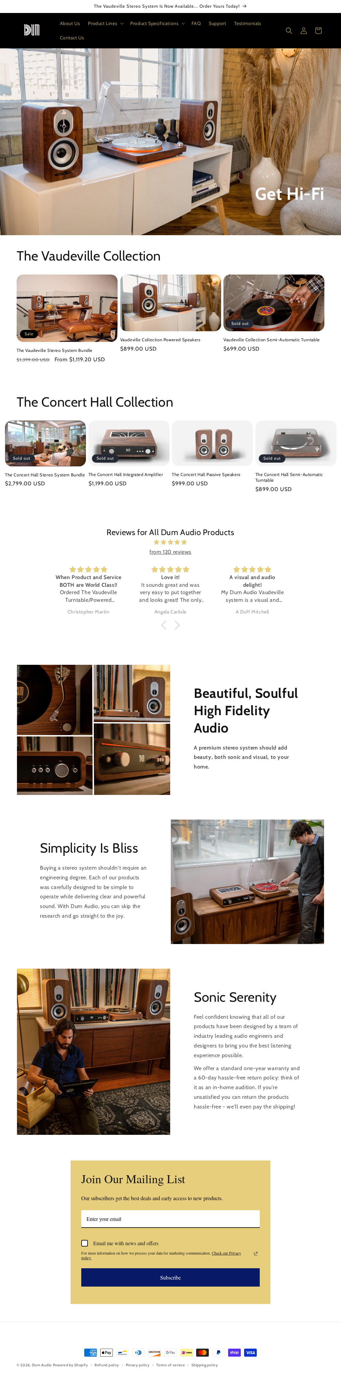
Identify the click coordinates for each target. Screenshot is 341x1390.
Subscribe (170, 1277)
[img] (170, 542)
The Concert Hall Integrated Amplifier (126, 474)
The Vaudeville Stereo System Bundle (55, 350)
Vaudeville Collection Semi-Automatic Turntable (271, 339)
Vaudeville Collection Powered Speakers (160, 339)
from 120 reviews (170, 552)
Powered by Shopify (70, 1365)
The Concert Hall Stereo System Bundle (45, 474)
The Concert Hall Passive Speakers (206, 474)
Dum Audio (42, 1365)
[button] (105, 23)
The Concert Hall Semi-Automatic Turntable (289, 477)
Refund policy (107, 1365)
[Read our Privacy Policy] (256, 1254)
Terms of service (170, 1365)
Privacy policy (138, 1365)
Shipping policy (204, 1365)
